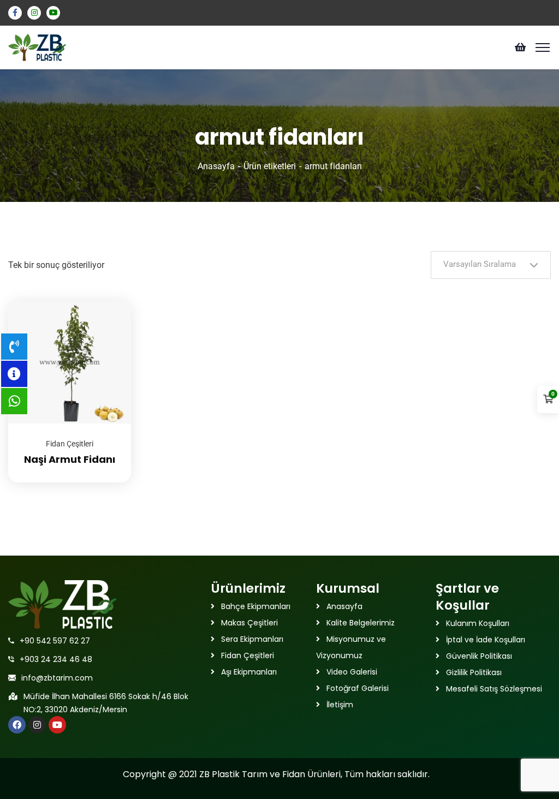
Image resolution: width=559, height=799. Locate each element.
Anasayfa (216, 166)
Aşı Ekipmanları (249, 671)
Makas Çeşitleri (249, 622)
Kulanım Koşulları (477, 623)
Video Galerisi (351, 671)
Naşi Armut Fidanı (69, 459)
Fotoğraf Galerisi (357, 688)
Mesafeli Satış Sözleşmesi (494, 688)
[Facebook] (17, 725)
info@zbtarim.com (57, 677)
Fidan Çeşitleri (69, 443)
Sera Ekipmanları (252, 639)
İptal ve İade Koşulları (485, 639)
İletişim (339, 704)
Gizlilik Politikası (474, 672)
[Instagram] (37, 725)
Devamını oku (109, 301)
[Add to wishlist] (109, 328)
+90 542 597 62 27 (55, 640)
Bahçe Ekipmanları (255, 606)
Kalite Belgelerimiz (360, 622)
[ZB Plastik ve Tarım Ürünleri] (37, 46)
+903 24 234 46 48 (56, 659)
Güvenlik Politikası (479, 656)
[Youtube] (57, 725)
